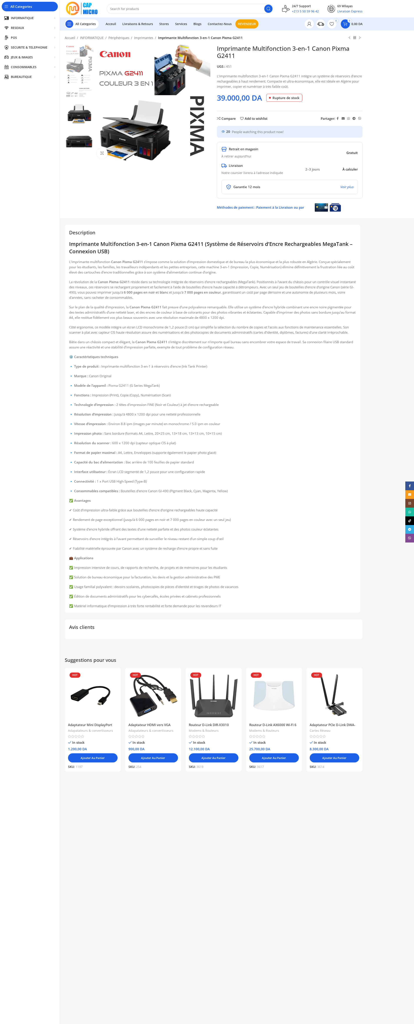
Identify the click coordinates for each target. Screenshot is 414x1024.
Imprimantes (143, 37)
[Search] (268, 9)
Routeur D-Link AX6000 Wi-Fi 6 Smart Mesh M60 (272, 727)
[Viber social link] (359, 119)
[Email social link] (343, 119)
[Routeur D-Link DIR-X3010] (213, 696)
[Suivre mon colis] (320, 24)
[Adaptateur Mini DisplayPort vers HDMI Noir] (93, 696)
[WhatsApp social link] (348, 119)
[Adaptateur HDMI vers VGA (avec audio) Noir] (153, 696)
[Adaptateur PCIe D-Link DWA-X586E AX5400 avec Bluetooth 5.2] (334, 696)
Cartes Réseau (320, 730)
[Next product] (359, 38)
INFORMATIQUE (92, 37)
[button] (93, 757)
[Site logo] (81, 8)
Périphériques (118, 37)
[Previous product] (349, 38)
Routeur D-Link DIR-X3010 (209, 725)
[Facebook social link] (337, 119)
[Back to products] (354, 38)
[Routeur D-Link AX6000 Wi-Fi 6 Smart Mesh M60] (274, 696)
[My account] (309, 24)
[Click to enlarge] (102, 153)
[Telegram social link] (354, 119)
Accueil (70, 37)
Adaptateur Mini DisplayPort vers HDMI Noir (90, 727)
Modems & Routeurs (204, 730)
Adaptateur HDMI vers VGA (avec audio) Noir (149, 727)
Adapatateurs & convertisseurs (90, 730)
